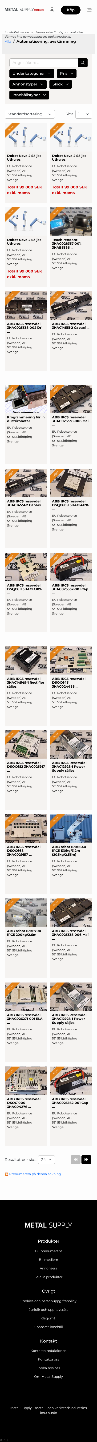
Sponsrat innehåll (48, 1327)
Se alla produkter (49, 1277)
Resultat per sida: (21, 1159)
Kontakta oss (48, 1359)
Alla (8, 41)
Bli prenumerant (48, 1251)
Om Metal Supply (48, 1377)
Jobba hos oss (48, 1368)
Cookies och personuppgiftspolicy (48, 1301)
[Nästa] (86, 1159)
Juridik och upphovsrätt (48, 1310)
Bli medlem (48, 1260)
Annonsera (48, 1268)
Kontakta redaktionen (48, 1351)
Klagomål (48, 1318)
